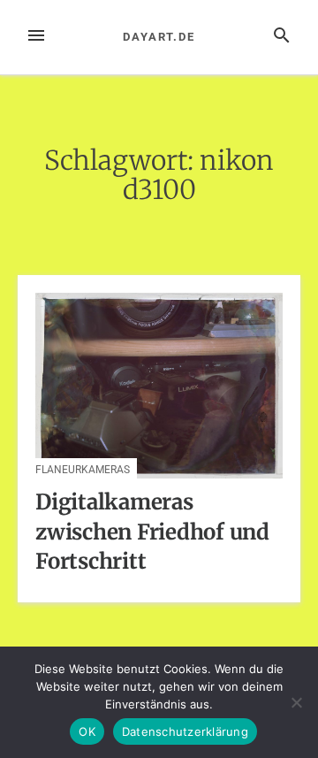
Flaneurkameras (82, 469)
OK (87, 731)
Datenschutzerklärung (185, 731)
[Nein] (296, 702)
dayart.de (159, 36)
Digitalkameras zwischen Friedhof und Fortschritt (152, 531)
